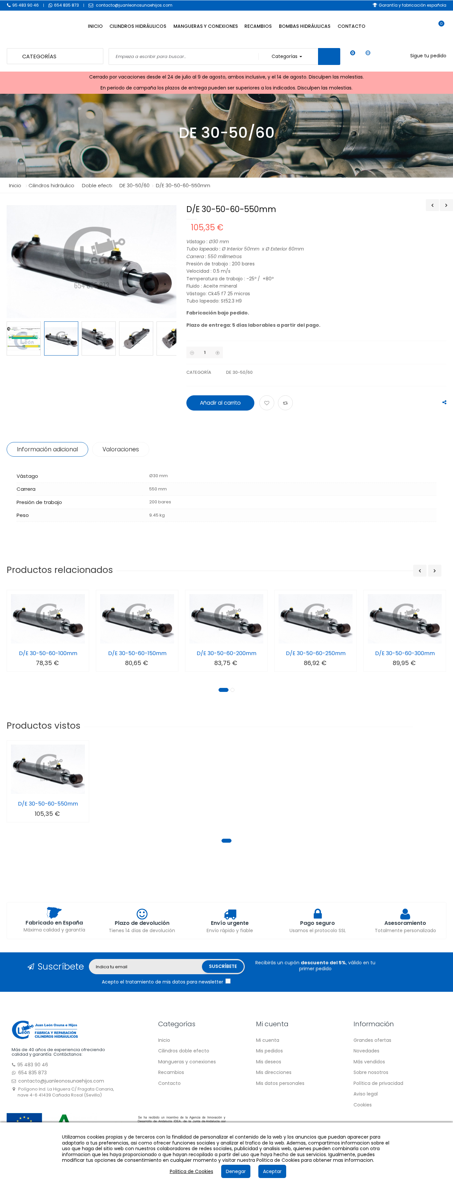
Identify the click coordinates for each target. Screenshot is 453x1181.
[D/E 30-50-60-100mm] (48, 619)
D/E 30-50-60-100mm (48, 653)
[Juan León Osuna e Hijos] (45, 1029)
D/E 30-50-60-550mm (48, 804)
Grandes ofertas (372, 1040)
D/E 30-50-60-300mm (405, 653)
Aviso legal (366, 1094)
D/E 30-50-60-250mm (316, 653)
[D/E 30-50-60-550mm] (48, 769)
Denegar (236, 1171)
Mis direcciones (273, 1072)
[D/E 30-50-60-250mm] (316, 619)
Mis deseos (268, 1061)
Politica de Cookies (191, 1171)
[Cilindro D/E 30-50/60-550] (24, 338)
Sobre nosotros (371, 1072)
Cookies (363, 1104)
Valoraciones (120, 449)
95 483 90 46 (25, 5)
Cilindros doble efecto (183, 1050)
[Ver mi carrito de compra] (438, 30)
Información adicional (47, 449)
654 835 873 (66, 5)
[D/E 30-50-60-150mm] (137, 619)
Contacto (169, 1083)
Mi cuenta (267, 1040)
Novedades (366, 1050)
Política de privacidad (378, 1083)
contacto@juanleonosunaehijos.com (134, 5)
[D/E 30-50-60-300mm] (405, 619)
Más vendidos (369, 1061)
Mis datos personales (280, 1083)
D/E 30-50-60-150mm (137, 653)
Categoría (198, 372)
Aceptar (272, 1171)
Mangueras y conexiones (187, 1061)
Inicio (15, 185)
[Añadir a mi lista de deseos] (267, 403)
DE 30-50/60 (239, 372)
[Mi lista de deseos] (348, 56)
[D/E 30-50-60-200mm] (226, 619)
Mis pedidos (269, 1050)
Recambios (171, 1072)
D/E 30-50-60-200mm (226, 653)
